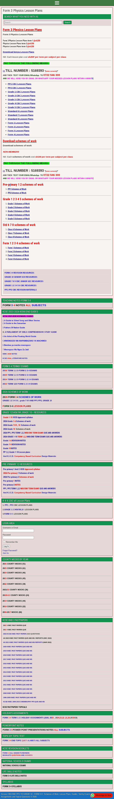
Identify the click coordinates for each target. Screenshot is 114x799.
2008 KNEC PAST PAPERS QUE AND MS (17, 693)
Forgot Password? (10, 550)
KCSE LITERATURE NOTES (15, 358)
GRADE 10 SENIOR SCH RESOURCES (21, 277)
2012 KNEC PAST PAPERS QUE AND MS (17, 680)
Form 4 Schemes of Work (18, 259)
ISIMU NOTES (10, 354)
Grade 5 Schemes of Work (19, 219)
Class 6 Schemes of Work (18, 229)
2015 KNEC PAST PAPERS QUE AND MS (18, 668)
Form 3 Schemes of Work (18, 255)
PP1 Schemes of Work (17, 189)
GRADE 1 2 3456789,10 (13, 510)
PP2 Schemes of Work (17, 193)
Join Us (6, 553)
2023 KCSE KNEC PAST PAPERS (15, 634)
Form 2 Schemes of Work (18, 251)
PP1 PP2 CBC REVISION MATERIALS (21, 290)
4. (19, 336)
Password (7, 535)
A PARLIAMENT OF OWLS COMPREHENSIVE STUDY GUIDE (30, 332)
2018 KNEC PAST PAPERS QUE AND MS (17, 655)
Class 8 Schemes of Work (18, 237)
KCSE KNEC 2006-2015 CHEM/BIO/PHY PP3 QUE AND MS (24, 702)
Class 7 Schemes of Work (18, 233)
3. (14, 328)
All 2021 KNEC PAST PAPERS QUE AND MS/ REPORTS (23, 642)
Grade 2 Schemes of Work (19, 207)
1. (21, 320)
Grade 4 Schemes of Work (19, 215)
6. (17, 345)
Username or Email (10, 528)
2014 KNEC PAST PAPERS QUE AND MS (17, 672)
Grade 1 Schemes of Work (19, 204)
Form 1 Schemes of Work (18, 248)
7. (16, 350)
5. (24, 341)
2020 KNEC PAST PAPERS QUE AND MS (17, 646)
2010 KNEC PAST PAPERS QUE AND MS (17, 689)
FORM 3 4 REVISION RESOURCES (19, 273)
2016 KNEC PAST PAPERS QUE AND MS (17, 663)
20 (52, 718)
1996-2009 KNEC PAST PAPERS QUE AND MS (19, 697)
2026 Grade (8, 429)
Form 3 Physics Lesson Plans (22, 11)
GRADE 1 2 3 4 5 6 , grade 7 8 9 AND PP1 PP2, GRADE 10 (27, 401)
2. (14, 323)
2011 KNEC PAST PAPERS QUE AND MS (17, 685)
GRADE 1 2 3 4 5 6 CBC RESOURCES (20, 285)
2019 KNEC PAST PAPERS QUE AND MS (17, 651)
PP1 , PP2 (9, 505)
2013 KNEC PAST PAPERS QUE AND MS (17, 676)
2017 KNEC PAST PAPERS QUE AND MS (17, 659)
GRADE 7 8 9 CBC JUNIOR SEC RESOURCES (24, 281)
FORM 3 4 (8, 514)
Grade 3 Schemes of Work (19, 211)
